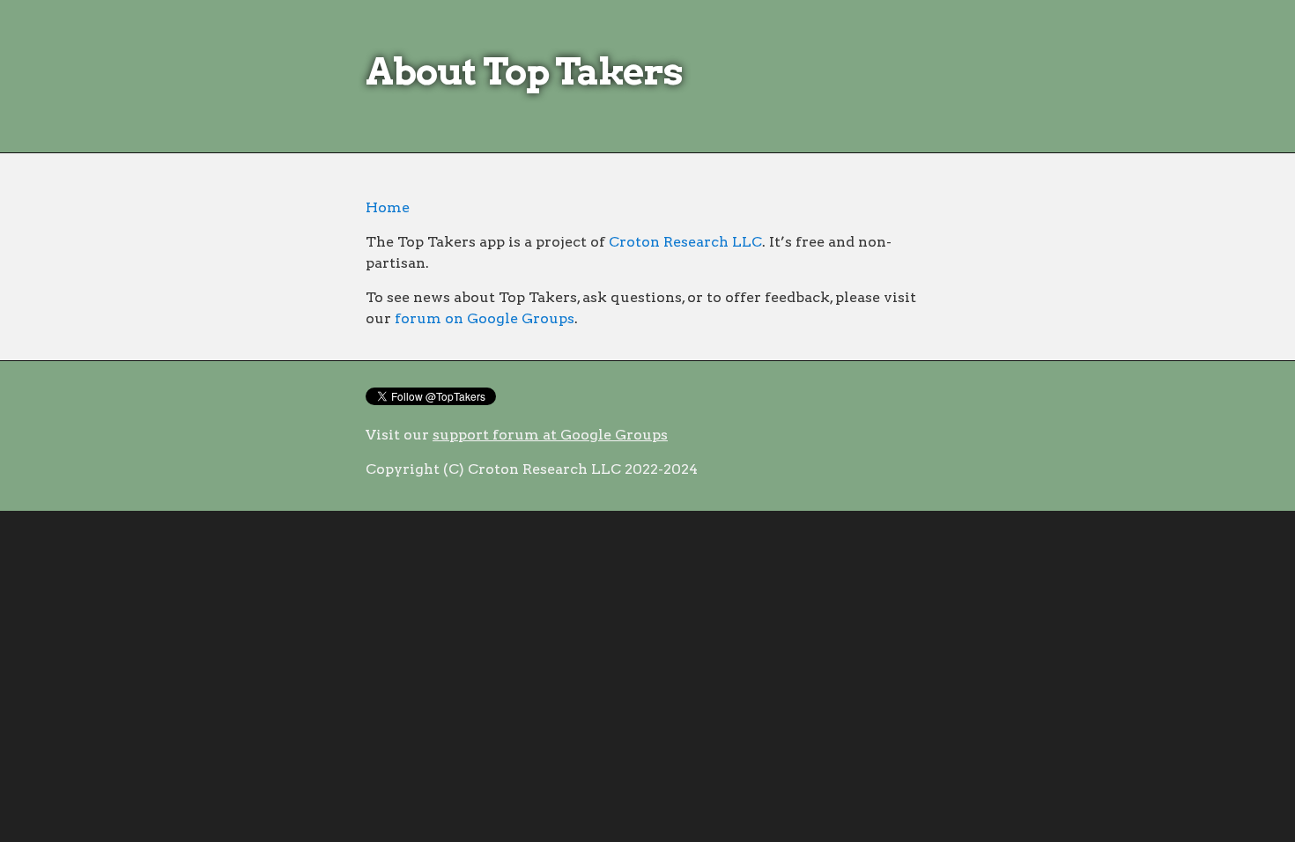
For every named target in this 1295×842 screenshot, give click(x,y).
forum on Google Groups (484, 318)
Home (388, 207)
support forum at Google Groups (550, 434)
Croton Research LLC (685, 241)
